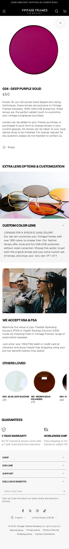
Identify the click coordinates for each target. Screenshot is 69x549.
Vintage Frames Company (29, 526)
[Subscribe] (65, 491)
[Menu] (4, 11)
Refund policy (16, 530)
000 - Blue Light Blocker (15, 396)
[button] (56, 11)
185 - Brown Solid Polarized (40, 397)
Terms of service (51, 530)
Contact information (45, 534)
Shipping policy (24, 534)
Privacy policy (33, 530)
